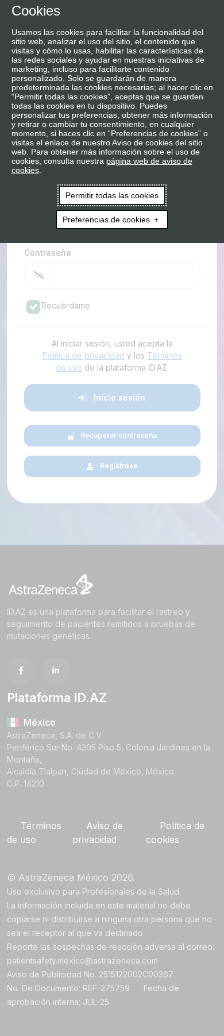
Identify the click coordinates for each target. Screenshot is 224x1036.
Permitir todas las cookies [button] (112, 195)
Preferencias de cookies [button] (106, 219)
